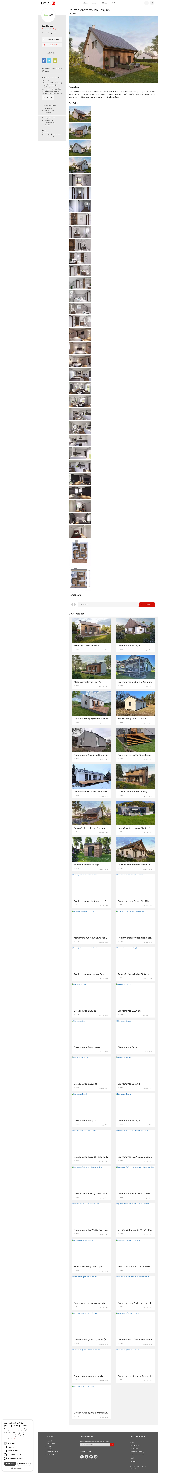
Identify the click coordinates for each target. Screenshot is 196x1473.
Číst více (49, 97)
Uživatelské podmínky (137, 1451)
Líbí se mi (148, 604)
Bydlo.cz (133, 1468)
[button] (17, 1468)
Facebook (44, 60)
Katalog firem (95, 3)
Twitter (49, 60)
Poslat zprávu (53, 39)
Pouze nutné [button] (24, 1463)
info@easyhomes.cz (51, 33)
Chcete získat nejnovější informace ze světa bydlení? (94, 1441)
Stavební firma (49, 110)
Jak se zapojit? (134, 1448)
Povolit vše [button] (10, 1463)
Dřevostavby (49, 108)
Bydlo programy (135, 1445)
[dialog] (17, 1445)
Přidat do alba (87, 119)
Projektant (48, 112)
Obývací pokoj (51, 1443)
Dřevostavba (50, 1454)
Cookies (132, 1458)
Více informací (18, 1439)
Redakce (133, 1461)
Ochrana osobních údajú (137, 1455)
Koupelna (49, 1449)
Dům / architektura (52, 1451)
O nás (132, 1442)
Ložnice (49, 1446)
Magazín (105, 3)
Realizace (85, 3)
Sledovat (53, 45)
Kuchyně (49, 1441)
